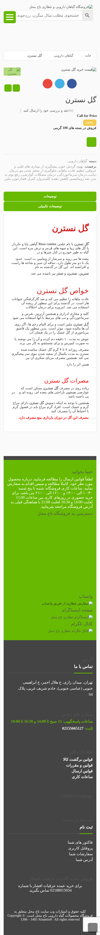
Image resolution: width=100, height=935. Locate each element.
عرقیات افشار (44, 886)
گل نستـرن (50, 388)
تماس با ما (83, 666)
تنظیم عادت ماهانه (71, 170)
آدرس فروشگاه (80, 506)
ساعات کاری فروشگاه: (63, 488)
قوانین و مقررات (79, 765)
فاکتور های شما (80, 842)
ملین (7, 179)
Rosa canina (47, 244)
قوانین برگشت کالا (78, 759)
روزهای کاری (55, 497)
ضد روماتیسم (79, 179)
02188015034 (61, 890)
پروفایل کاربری (80, 848)
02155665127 (72, 728)
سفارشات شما (81, 854)
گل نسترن (52, 291)
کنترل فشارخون (24, 179)
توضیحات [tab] (50, 196)
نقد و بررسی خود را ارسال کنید (45, 110)
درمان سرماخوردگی (72, 174)
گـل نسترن (81, 324)
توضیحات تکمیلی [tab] (50, 206)
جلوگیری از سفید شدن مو (38, 170)
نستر (60, 273)
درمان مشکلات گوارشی (39, 174)
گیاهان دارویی (63, 55)
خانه (88, 55)
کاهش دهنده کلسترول (52, 179)
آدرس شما (84, 860)
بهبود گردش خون (71, 166)
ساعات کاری (82, 777)
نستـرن (72, 273)
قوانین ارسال (73, 479)
